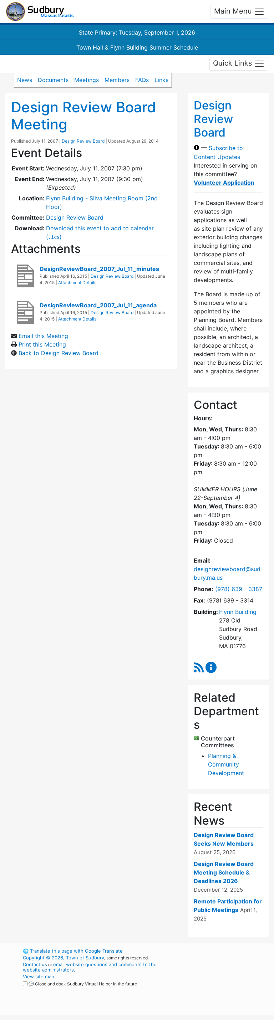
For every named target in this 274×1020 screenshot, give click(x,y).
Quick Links (233, 63)
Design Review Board (83, 141)
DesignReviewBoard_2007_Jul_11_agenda (98, 305)
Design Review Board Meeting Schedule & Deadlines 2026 (224, 872)
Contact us (35, 964)
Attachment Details (77, 282)
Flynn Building (238, 611)
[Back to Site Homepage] (40, 11)
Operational (226, 990)
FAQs (142, 79)
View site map (38, 976)
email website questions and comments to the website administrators (90, 967)
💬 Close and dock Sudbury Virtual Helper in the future (83, 983)
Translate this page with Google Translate (73, 951)
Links (161, 79)
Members (117, 79)
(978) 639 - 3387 (238, 589)
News (24, 79)
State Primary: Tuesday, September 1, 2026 (137, 32)
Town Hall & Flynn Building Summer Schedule (137, 47)
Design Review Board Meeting (83, 115)
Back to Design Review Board (58, 353)
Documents (53, 79)
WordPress (214, 951)
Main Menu (234, 11)
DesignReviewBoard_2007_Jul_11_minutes (99, 268)
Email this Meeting (43, 335)
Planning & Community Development (226, 764)
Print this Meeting (42, 344)
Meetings (86, 79)
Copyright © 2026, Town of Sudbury (63, 957)
